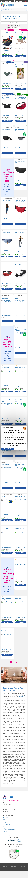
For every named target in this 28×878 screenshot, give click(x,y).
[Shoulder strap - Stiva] (7, 73)
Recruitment (5, 822)
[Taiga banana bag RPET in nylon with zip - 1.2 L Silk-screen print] (7, 607)
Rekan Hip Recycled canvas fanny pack (20, 497)
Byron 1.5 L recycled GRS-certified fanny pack (20, 202)
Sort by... (9, 27)
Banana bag (18, 598)
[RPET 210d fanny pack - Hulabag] (20, 338)
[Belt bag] (7, 505)
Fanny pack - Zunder (20, 561)
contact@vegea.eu (19, 1)
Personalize (20, 448)
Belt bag (3, 496)
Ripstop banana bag (6, 264)
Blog (4, 826)
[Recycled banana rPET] (20, 138)
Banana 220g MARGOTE (5, 33)
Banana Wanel (19, 264)
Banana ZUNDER (5, 129)
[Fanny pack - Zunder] (20, 569)
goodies (21, 696)
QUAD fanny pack (19, 528)
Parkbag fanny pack (6, 367)
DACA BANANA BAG (6, 528)
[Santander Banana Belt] (20, 170)
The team (5, 819)
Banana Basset (5, 464)
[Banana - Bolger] (7, 241)
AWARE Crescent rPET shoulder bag (7, 297)
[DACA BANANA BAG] (7, 537)
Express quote (7, 56)
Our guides (5, 828)
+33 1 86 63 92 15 (7, 808)
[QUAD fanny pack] (20, 537)
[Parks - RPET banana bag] (20, 408)
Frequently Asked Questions (9, 829)
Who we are (5, 817)
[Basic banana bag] (7, 209)
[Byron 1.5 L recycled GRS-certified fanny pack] (20, 209)
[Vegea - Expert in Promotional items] (7, 6)
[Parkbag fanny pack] (7, 376)
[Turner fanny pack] (7, 639)
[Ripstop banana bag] (7, 273)
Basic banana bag (6, 200)
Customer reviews (6, 824)
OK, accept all (7, 448)
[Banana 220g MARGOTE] (7, 41)
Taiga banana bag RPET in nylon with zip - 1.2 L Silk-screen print (6, 600)
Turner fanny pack (6, 630)
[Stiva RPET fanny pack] (7, 105)
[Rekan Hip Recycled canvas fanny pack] (20, 505)
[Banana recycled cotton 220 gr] (20, 41)
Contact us (5, 831)
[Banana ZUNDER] (7, 138)
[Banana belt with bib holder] (20, 305)
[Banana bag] (20, 607)
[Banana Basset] (7, 473)
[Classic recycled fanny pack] (7, 408)
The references (6, 821)
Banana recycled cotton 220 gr (19, 33)
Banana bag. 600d (20, 367)
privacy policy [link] (15, 445)
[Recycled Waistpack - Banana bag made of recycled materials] (20, 105)
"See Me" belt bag (19, 232)
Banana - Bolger (5, 232)
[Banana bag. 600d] (20, 376)
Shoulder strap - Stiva (7, 65)
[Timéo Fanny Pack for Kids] (20, 73)
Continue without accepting (7, 427)
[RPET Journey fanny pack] (20, 473)
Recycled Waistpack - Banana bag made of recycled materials (20, 99)
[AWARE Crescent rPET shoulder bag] (7, 305)
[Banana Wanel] (20, 273)
